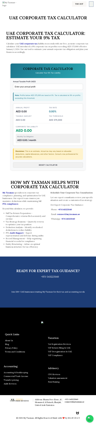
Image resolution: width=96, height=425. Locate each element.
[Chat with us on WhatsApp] (90, 419)
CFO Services (54, 374)
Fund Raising (54, 382)
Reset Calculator (48, 165)
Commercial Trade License (16, 376)
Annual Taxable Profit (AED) (24, 82)
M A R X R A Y (74, 418)
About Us (9, 340)
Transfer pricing (11, 380)
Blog (7, 344)
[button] (79, 4)
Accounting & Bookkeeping (16, 372)
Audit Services (10, 384)
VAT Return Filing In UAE (59, 348)
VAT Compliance (55, 355)
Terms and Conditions (15, 352)
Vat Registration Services (59, 344)
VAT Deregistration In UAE (60, 351)
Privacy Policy (11, 348)
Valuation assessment (57, 378)
